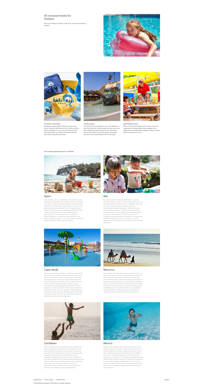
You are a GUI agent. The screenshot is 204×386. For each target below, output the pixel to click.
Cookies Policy (60, 379)
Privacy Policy (48, 379)
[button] (62, 103)
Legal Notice (37, 379)
